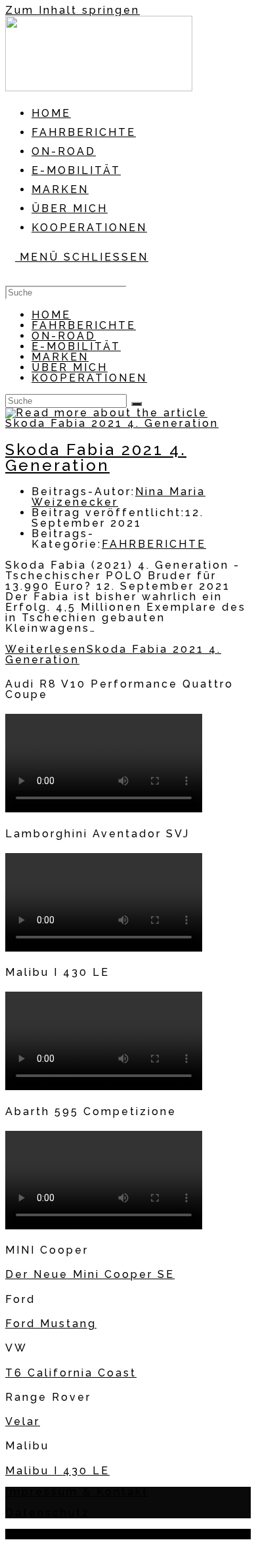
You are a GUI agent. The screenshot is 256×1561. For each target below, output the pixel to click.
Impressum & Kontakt (76, 1491)
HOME (51, 315)
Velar (22, 1421)
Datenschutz (47, 1512)
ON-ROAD (64, 336)
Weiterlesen (113, 654)
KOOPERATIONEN (89, 378)
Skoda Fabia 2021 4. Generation (95, 457)
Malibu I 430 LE (57, 1470)
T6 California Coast (71, 1373)
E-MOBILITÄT (76, 346)
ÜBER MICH (70, 367)
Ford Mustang (50, 1323)
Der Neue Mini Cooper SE (90, 1274)
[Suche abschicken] (136, 404)
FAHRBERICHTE (84, 325)
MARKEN (60, 357)
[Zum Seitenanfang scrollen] (12, 1547)
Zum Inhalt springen (72, 10)
